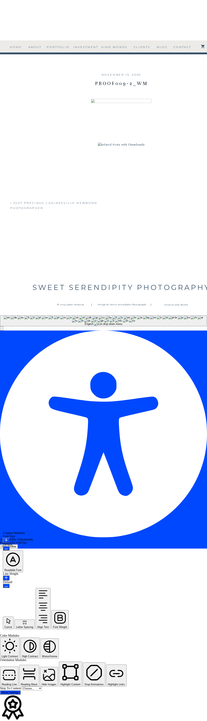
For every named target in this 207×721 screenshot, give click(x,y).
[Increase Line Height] (6, 577)
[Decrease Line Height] (6, 586)
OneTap (21, 542)
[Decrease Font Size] (6, 548)
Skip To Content (11, 688)
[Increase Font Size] (6, 540)
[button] (1, 328)
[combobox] (103, 320)
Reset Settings (10, 692)
